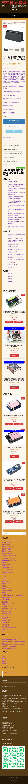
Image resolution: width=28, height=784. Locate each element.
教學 (3, 610)
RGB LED (4, 615)
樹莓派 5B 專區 (5, 543)
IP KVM (3, 557)
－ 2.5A (3, 576)
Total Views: (5, 685)
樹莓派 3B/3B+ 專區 (7, 546)
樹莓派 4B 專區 (5, 544)
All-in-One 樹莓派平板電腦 (8, 628)
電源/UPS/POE (8, 22)
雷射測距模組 (5, 624)
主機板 (3, 562)
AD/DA (3, 601)
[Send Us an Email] (13, 12)
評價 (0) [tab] (17, 146)
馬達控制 (4, 604)
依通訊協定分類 (5, 626)
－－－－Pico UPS (6, 569)
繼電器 (3, 619)
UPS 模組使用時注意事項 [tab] (10, 161)
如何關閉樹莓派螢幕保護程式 (9, 648)
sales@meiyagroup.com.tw (14, 708)
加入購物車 (18, 321)
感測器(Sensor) (5, 606)
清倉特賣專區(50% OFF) (7, 560)
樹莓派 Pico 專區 (6, 550)
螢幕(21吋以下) (5, 588)
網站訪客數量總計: (6, 686)
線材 (3, 585)
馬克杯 (3, 629)
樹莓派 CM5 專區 (6, 551)
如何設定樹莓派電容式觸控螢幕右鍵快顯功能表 (13, 645)
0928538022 (11, 705)
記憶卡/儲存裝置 (6, 581)
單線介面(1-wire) (6, 612)
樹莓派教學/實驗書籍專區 (8, 559)
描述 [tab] (5, 146)
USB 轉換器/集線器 (6, 597)
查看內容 (14, 355)
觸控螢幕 (4, 663)
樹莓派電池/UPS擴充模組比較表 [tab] (12, 153)
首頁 (4, 22)
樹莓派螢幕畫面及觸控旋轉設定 (9, 639)
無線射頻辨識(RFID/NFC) (8, 608)
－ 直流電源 (4, 565)
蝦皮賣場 (12, 711)
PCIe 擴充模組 (5, 594)
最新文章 (5, 779)
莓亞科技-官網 (14, 3)
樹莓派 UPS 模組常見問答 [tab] (10, 149)
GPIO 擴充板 (5, 617)
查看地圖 (12, 700)
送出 (14, 131)
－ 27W (3, 580)
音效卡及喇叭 (5, 599)
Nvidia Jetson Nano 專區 (8, 555)
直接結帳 (9, 321)
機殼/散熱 (4, 583)
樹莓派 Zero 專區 (6, 548)
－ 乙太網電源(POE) (6, 572)
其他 (3, 631)
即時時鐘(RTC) (5, 620)
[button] (22, 27)
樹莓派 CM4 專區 (6, 553)
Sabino (13, 777)
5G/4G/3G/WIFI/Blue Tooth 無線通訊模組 (12, 596)
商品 (3, 658)
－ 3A (3, 574)
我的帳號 (22, 779)
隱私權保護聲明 (14, 780)
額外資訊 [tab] (10, 146)
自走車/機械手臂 (6, 613)
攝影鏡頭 (4, 587)
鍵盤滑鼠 (4, 592)
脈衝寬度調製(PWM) (7, 603)
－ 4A (3, 578)
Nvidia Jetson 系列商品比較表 (9, 646)
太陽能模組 (4, 622)
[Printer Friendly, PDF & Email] (20, 168)
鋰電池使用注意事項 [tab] (9, 157)
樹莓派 (3, 662)
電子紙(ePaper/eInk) (7, 590)
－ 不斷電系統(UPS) (16, 22)
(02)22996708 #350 (12, 706)
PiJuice (3, 571)
